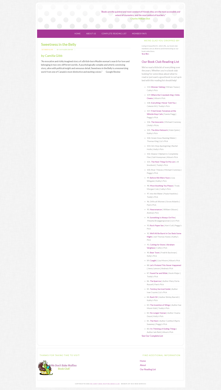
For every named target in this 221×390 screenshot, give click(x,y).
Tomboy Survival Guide (160, 289)
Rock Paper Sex (157, 225)
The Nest (154, 321)
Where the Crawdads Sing (162, 95)
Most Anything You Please (161, 185)
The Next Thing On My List (163, 161)
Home (143, 361)
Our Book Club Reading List (160, 61)
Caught (153, 260)
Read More (145, 54)
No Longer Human (158, 313)
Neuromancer (156, 209)
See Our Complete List (152, 336)
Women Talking (158, 87)
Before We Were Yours (160, 177)
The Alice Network (159, 130)
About (143, 365)
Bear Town (154, 252)
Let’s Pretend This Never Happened (165, 265)
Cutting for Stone (157, 244)
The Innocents (157, 122)
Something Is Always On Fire (162, 217)
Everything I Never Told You (163, 103)
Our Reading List (148, 369)
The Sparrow (155, 281)
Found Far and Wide (158, 273)
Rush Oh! (154, 297)
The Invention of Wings (160, 305)
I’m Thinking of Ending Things (163, 328)
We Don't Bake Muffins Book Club (69, 15)
